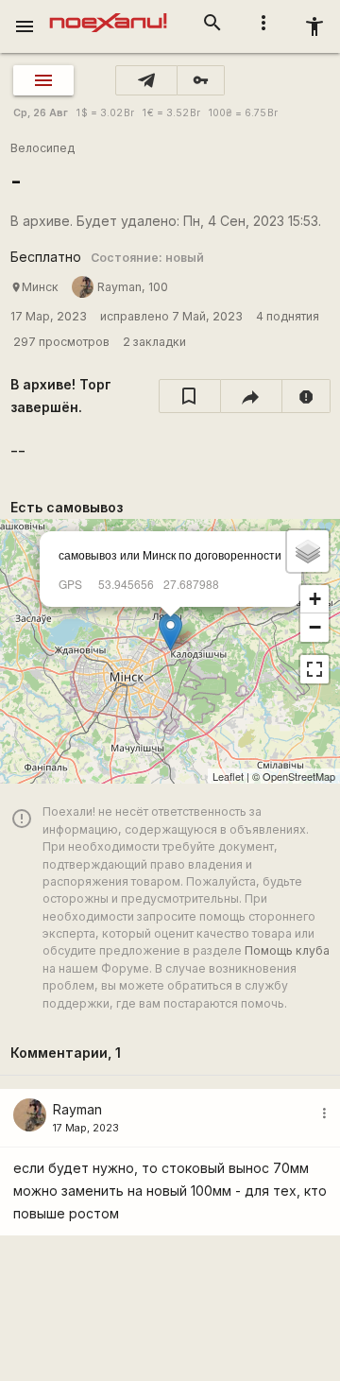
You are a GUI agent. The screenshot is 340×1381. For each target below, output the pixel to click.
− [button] (315, 627)
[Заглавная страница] (108, 13)
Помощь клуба (287, 950)
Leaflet (228, 776)
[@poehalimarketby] (146, 80)
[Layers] (308, 551)
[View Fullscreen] (314, 669)
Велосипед (42, 148)
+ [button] (315, 599)
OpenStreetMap (299, 776)
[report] (306, 396)
